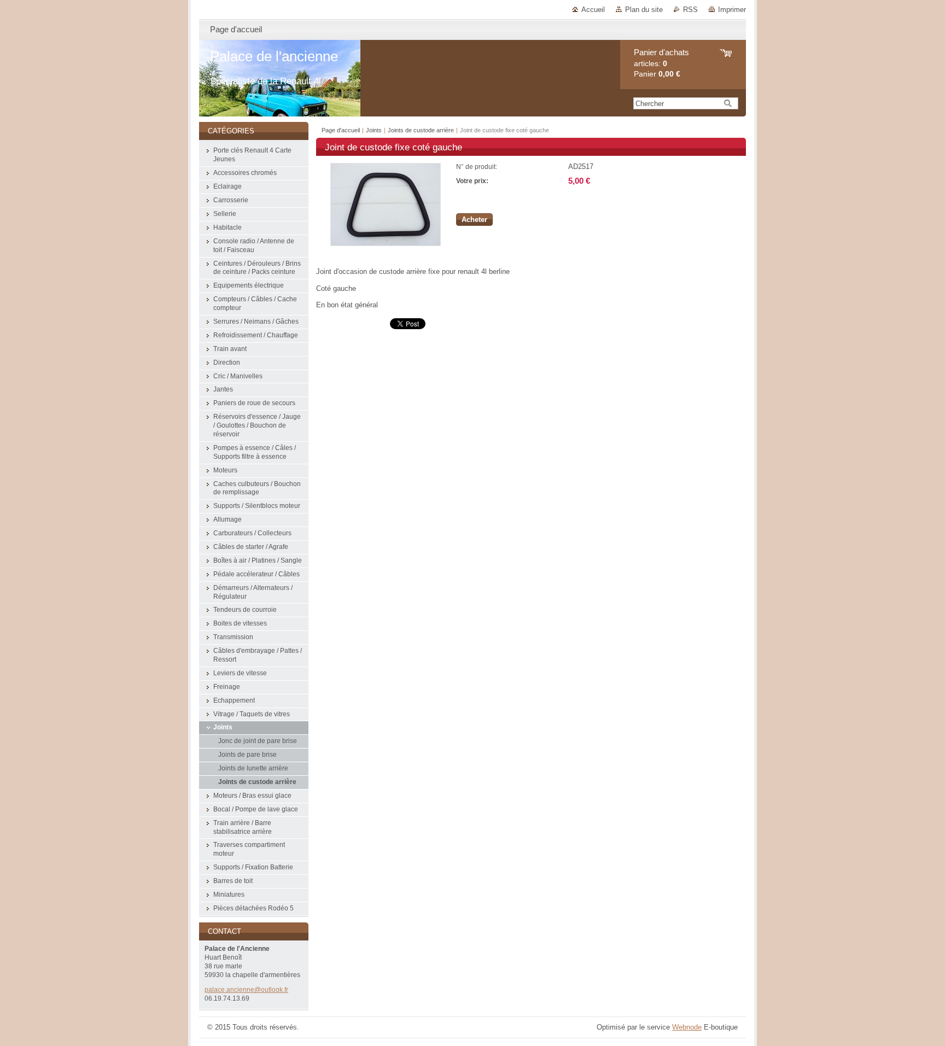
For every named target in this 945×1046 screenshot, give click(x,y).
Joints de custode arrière (422, 130)
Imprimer (732, 9)
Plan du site (644, 9)
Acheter (474, 219)
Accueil (593, 9)
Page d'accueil (341, 130)
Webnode (687, 1027)
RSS (690, 9)
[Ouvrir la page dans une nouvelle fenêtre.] (385, 243)
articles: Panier (661, 63)
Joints (374, 130)
